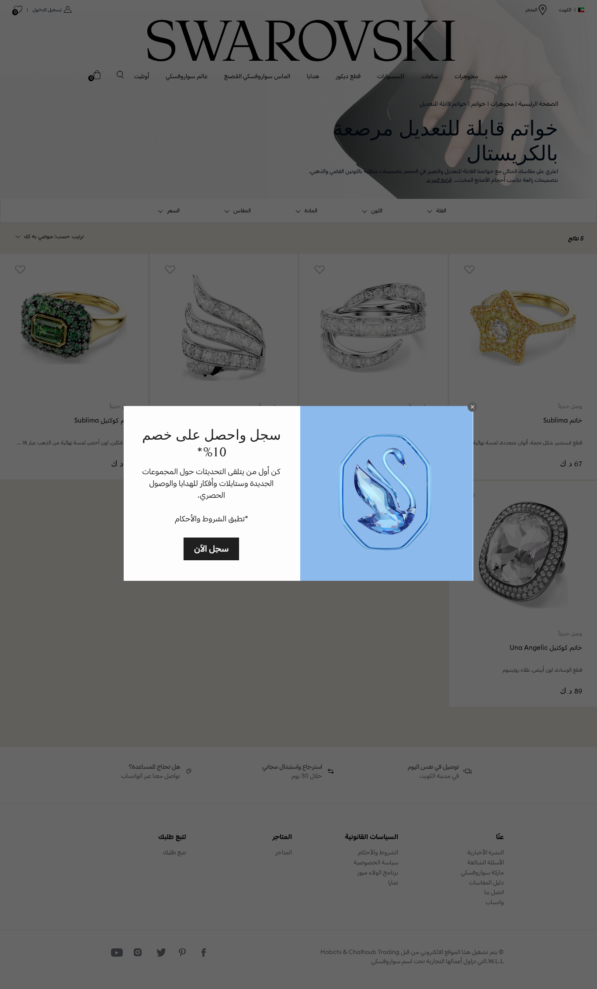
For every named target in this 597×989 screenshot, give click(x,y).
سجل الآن (211, 548)
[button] (472, 407)
